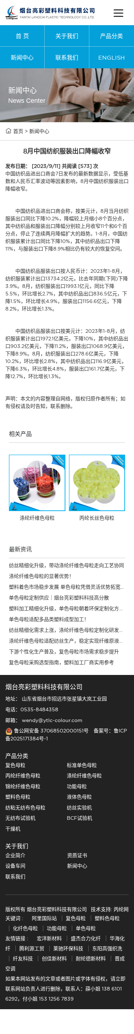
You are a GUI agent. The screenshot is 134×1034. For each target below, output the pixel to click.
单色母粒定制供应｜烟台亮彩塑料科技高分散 (59, 598)
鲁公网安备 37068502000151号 (51, 731)
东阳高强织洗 (107, 948)
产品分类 (111, 36)
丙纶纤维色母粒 (22, 775)
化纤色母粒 (26, 928)
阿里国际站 (44, 918)
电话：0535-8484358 (31, 709)
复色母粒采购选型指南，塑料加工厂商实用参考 (61, 662)
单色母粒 (86, 928)
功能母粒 (77, 786)
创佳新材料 (54, 958)
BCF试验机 (79, 818)
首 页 (22, 36)
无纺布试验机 (20, 818)
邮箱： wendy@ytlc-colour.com (43, 720)
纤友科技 (23, 958)
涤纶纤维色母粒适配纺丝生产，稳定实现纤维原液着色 (69, 641)
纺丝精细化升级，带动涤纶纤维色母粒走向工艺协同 (66, 565)
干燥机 (12, 829)
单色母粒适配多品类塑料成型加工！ (49, 619)
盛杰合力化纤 (86, 938)
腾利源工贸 (31, 948)
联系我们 (66, 57)
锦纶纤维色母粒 (22, 786)
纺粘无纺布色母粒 (25, 807)
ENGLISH (111, 57)
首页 (18, 131)
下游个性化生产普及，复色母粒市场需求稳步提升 (64, 651)
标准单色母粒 (82, 765)
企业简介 (15, 855)
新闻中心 (22, 57)
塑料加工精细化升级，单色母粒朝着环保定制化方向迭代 (71, 608)
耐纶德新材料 (91, 958)
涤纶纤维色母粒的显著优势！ (41, 576)
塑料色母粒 (17, 797)
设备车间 (15, 866)
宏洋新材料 (49, 938)
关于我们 (66, 36)
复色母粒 (15, 765)
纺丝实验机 (79, 807)
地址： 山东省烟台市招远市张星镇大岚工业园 (56, 699)
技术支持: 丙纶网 (110, 909)
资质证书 (77, 855)
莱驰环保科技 (68, 948)
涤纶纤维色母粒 (84, 775)
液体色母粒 (79, 797)
